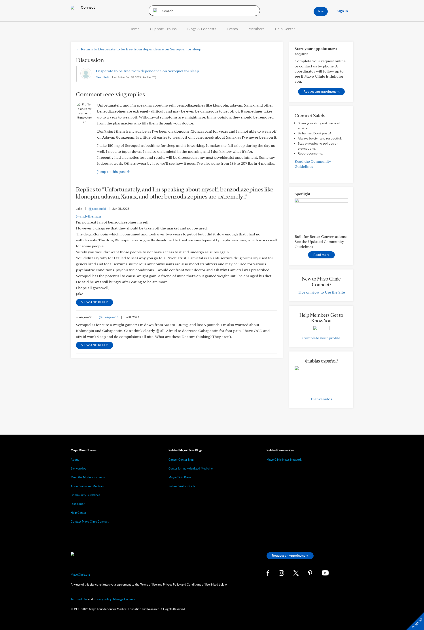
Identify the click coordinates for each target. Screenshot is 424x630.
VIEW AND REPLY (94, 302)
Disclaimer (78, 504)
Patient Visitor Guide (181, 486)
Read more (321, 254)
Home (134, 28)
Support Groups (163, 28)
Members (256, 28)
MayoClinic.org (80, 574)
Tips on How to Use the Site (321, 292)
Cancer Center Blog (181, 459)
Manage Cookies (124, 599)
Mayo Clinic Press (179, 477)
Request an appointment (321, 91)
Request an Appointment (290, 555)
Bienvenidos (321, 399)
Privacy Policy (102, 599)
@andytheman (88, 216)
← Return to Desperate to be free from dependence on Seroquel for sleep (138, 49)
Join (320, 11)
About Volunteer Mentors (87, 486)
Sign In (342, 10)
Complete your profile (321, 338)
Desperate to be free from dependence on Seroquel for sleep (147, 71)
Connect (87, 7)
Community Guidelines (85, 495)
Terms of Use (79, 599)
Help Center (285, 28)
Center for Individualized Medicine (190, 468)
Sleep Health (103, 77)
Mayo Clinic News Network (284, 459)
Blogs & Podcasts (201, 28)
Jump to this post (112, 171)
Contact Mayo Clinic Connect (90, 521)
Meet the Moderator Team (88, 477)
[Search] (154, 10)
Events (232, 28)
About (75, 459)
